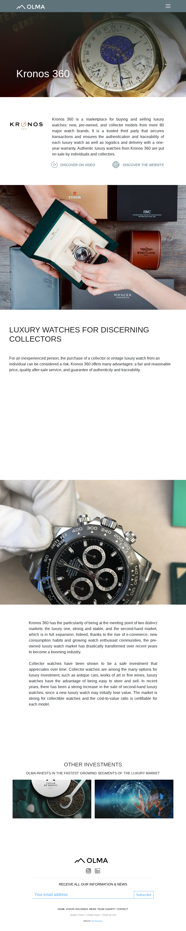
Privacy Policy (77, 915)
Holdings (81, 909)
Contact (122, 909)
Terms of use (109, 915)
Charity (110, 909)
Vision (70, 909)
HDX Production (96, 921)
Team (100, 909)
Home (61, 909)
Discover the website (143, 165)
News (92, 909)
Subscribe (143, 895)
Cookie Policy (93, 915)
